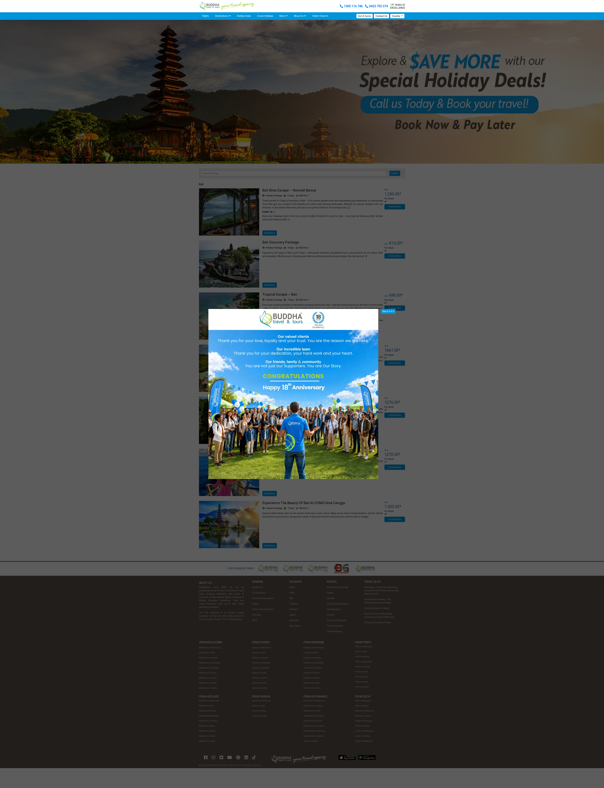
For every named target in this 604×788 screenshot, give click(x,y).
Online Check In (320, 15)
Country (396, 16)
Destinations (222, 15)
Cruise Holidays (265, 15)
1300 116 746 (353, 6)
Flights (207, 15)
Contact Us (381, 16)
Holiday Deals (244, 15)
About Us (299, 15)
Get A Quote (364, 16)
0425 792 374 (378, 6)
